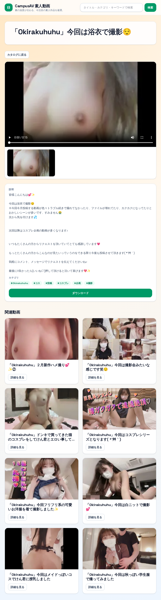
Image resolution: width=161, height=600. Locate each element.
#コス (37, 283)
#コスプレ (63, 283)
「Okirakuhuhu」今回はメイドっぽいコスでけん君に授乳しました (40, 576)
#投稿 (49, 283)
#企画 (77, 283)
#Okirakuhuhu (19, 283)
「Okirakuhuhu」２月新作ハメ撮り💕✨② (38, 367)
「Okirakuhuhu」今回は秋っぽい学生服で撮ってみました (118, 576)
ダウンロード (80, 293)
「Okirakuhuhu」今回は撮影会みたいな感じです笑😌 (118, 367)
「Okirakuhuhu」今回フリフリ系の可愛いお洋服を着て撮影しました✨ (40, 507)
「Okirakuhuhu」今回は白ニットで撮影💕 (118, 507)
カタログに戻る (17, 54)
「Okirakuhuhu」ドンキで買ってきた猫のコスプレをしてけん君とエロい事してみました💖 (41, 439)
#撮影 (89, 283)
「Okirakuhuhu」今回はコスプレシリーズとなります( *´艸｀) (118, 436)
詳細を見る (17, 377)
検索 (150, 7)
